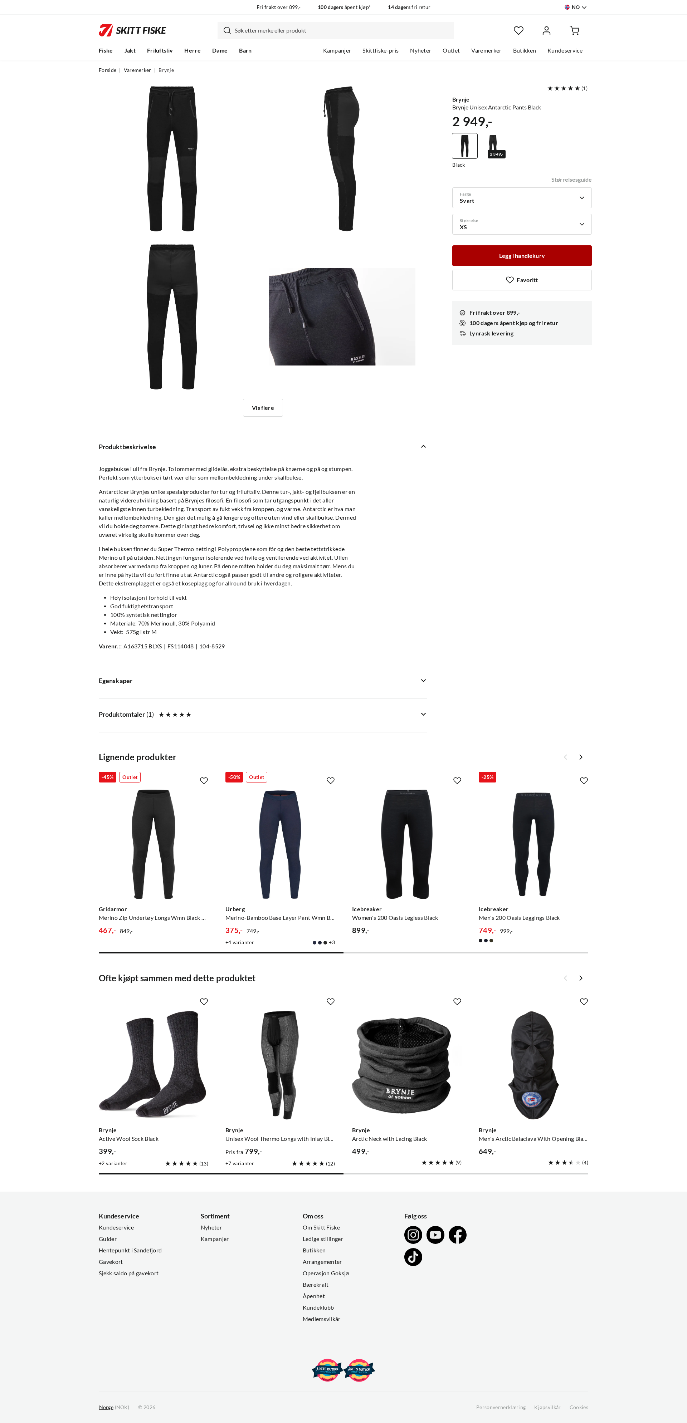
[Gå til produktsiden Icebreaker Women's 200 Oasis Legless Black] (407, 844)
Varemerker (486, 50)
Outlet (451, 50)
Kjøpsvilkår (547, 1407)
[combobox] (336, 30)
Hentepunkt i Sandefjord (130, 1250)
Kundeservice (565, 50)
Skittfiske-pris (380, 50)
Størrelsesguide (571, 179)
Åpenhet (314, 1296)
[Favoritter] (518, 30)
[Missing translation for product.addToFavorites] (204, 780)
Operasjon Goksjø (326, 1273)
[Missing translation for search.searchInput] (224, 30)
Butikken (524, 50)
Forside (107, 70)
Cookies (579, 1407)
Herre (192, 50)
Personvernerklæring (501, 1407)
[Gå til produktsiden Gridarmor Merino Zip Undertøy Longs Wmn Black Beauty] (153, 844)
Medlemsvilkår (322, 1319)
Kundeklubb (318, 1307)
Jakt (130, 50)
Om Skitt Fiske (321, 1227)
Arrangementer (322, 1261)
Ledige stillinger (323, 1239)
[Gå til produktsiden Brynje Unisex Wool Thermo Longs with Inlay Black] (280, 1065)
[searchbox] (342, 30)
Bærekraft (316, 1284)
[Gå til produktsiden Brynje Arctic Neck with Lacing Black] (407, 1065)
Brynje (166, 70)
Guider (108, 1239)
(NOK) (114, 1407)
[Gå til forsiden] (132, 30)
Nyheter (420, 50)
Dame (220, 50)
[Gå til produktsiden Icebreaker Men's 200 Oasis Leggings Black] (533, 844)
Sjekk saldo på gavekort (129, 1273)
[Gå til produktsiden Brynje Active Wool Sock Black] (153, 1065)
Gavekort (111, 1261)
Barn (245, 50)
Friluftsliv (160, 50)
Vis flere (263, 407)
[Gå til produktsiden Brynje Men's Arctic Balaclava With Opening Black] (533, 1065)
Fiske (106, 50)
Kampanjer (337, 50)
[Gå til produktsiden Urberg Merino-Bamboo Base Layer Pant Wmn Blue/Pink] (280, 844)
